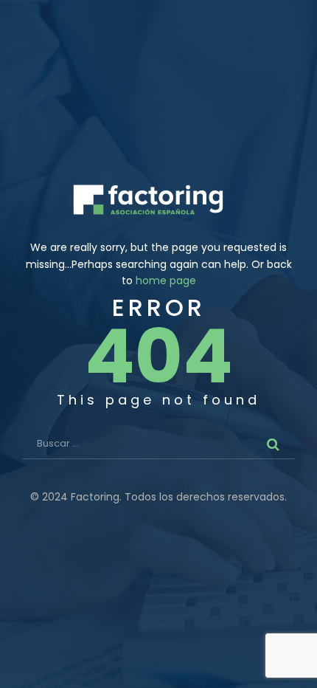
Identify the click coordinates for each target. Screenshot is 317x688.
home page (166, 280)
